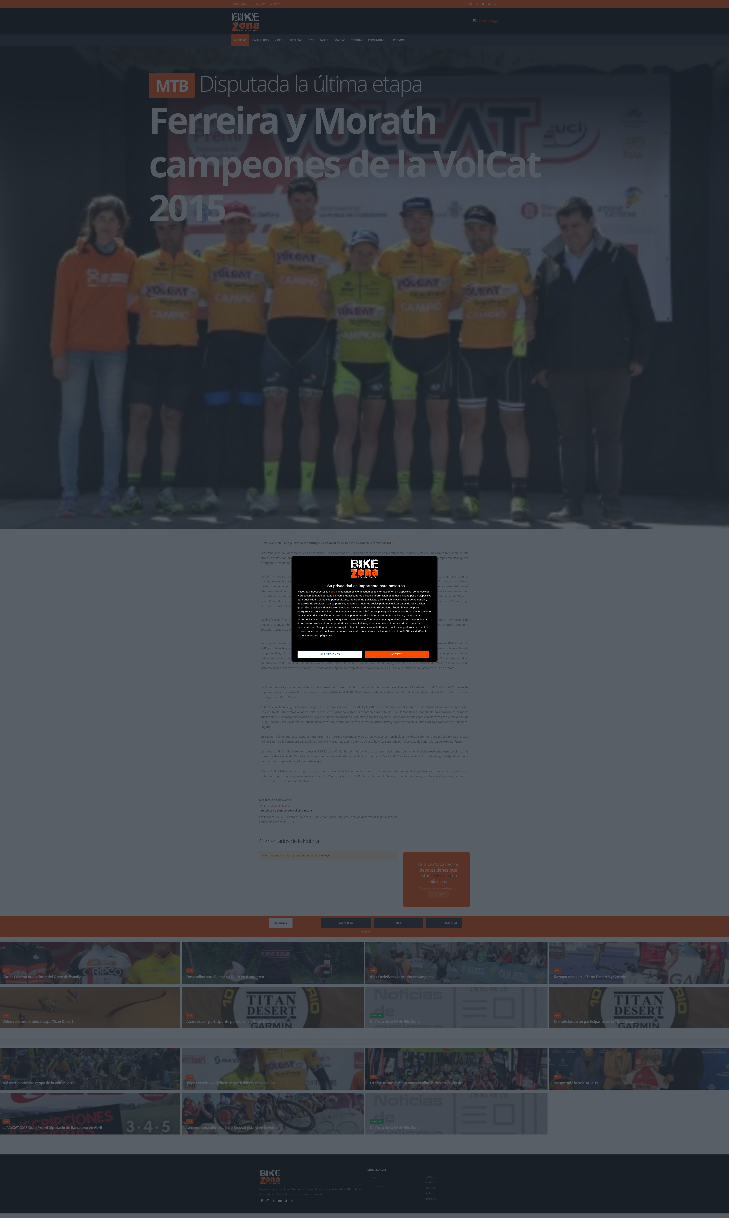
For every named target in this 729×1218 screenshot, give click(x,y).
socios (333, 591)
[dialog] (364, 609)
